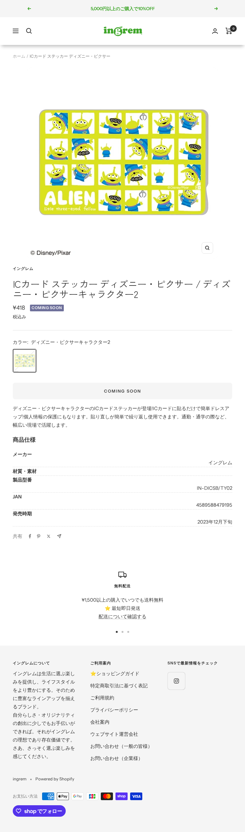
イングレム (23, 268)
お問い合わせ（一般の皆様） (121, 746)
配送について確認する (122, 616)
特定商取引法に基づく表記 (119, 686)
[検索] (29, 31)
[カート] (229, 31)
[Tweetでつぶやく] (48, 536)
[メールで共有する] (59, 536)
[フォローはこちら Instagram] (176, 681)
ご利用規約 (102, 698)
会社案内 (99, 722)
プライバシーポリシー (114, 710)
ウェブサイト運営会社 (114, 734)
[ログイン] (215, 31)
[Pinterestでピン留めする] (38, 536)
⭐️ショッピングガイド (114, 673)
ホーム (19, 56)
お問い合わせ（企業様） (116, 758)
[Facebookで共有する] (30, 536)
